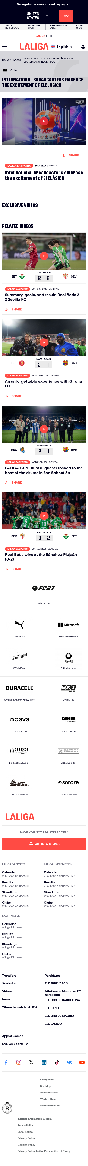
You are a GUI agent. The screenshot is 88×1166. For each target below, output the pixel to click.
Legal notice (25, 1131)
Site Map (45, 1086)
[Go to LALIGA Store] (44, 36)
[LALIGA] (34, 46)
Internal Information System (35, 1118)
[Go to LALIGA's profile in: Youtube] (82, 1062)
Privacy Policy (26, 1138)
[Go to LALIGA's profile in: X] (31, 1062)
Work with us (48, 1099)
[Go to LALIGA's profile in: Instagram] (18, 1062)
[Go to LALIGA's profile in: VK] (69, 1062)
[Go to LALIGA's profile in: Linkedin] (44, 1062)
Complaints (47, 1079)
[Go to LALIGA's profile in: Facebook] (6, 1062)
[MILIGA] (81, 47)
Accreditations (49, 1092)
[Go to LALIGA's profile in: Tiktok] (56, 1062)
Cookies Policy (26, 1144)
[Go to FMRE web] (20, 1108)
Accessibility (25, 1125)
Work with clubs (50, 1105)
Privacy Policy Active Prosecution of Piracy (44, 1151)
